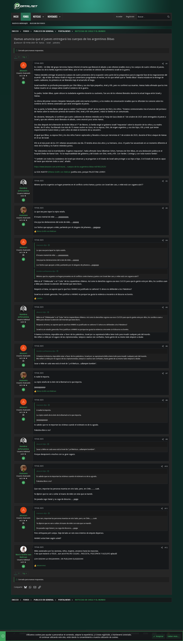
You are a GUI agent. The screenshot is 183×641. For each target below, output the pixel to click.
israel (48, 43)
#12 (166, 548)
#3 (167, 208)
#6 (167, 346)
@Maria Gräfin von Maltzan (59, 172)
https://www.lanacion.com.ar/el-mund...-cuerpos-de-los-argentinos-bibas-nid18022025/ (70, 167)
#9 (167, 439)
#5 (167, 307)
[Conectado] (23, 213)
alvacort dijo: (41, 312)
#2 (167, 181)
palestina (56, 43)
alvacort (19, 43)
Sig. (24, 57)
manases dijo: (41, 245)
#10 (166, 466)
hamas (41, 43)
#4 (167, 240)
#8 (167, 400)
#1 (167, 64)
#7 (167, 373)
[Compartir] (163, 63)
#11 (166, 508)
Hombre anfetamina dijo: (46, 271)
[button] (43, 16)
